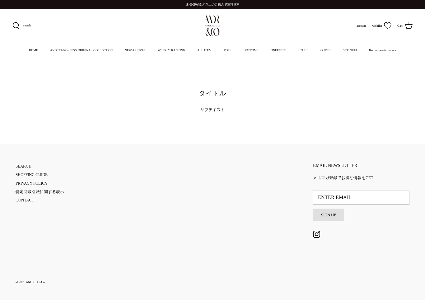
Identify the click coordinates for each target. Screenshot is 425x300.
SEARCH (23, 166)
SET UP (303, 50)
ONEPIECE (278, 50)
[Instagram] (316, 234)
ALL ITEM (204, 50)
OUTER (325, 50)
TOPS (227, 50)
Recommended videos (382, 50)
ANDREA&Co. (36, 282)
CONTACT (25, 200)
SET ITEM (350, 50)
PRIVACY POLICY (32, 183)
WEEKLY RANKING (171, 50)
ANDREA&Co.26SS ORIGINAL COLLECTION (81, 50)
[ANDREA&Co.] (212, 26)
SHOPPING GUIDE (32, 174)
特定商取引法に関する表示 (40, 191)
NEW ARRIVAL (135, 50)
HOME (33, 50)
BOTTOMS (251, 50)
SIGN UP (328, 215)
